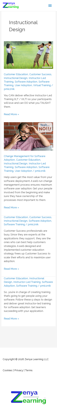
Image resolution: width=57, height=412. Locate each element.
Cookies (7, 370)
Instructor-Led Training (27, 281)
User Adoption (23, 85)
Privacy (18, 370)
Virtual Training (42, 85)
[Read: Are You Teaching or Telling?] (28, 54)
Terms (29, 370)
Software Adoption (26, 81)
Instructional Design (15, 78)
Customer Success (40, 74)
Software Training (14, 224)
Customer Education (16, 74)
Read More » (11, 114)
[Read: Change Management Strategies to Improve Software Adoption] (28, 136)
